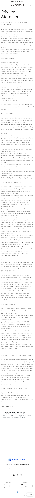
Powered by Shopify (21, 495)
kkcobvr (15, 495)
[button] (3, 5)
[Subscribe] (27, 469)
